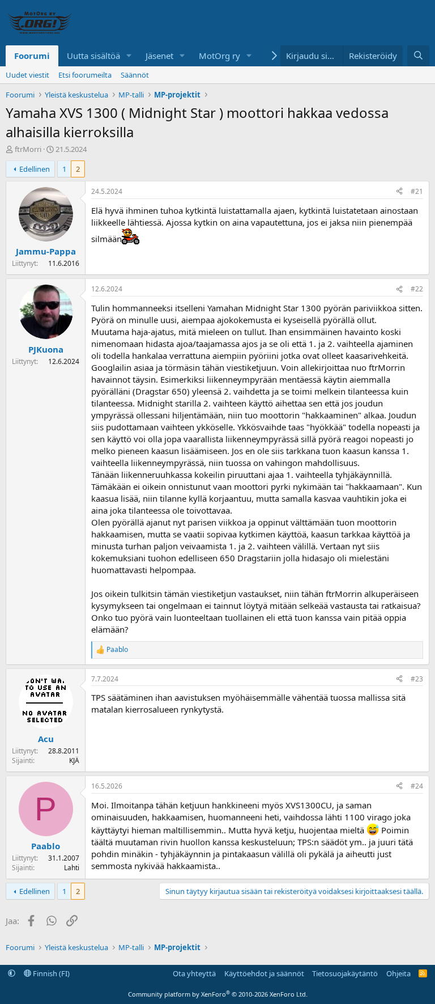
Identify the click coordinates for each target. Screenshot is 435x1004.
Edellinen (34, 169)
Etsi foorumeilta (85, 75)
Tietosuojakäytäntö (345, 973)
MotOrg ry (219, 55)
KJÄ (74, 760)
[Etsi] (418, 55)
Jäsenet (159, 55)
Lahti (71, 867)
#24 (417, 786)
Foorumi (32, 55)
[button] (129, 55)
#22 (417, 289)
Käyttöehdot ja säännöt (264, 973)
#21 (417, 191)
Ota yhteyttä (194, 973)
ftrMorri (28, 149)
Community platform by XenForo (218, 994)
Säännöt (135, 75)
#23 (417, 679)
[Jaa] (399, 191)
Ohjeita (398, 973)
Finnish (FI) (50, 973)
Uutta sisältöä (93, 55)
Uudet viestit (27, 75)
